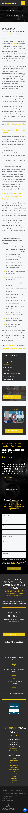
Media (14, 783)
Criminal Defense (14, 765)
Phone (4, 525)
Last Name (6, 520)
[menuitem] (14, 362)
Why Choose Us (14, 763)
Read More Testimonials (12, 489)
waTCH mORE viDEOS (12, 431)
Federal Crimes (14, 767)
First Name (6, 515)
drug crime (14, 43)
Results (14, 776)
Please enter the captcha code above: (13, 555)
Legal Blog (14, 778)
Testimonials (14, 774)
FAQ (14, 772)
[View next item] (15, 426)
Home (14, 758)
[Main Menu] (23, 3)
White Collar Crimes (14, 769)
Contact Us (14, 780)
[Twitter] (14, 735)
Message (5, 541)
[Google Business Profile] (16, 735)
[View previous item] (12, 426)
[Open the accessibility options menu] (25, 810)
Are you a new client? (9, 536)
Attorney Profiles (10, 396)
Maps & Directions (14, 751)
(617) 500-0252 (14, 748)
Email (4, 531)
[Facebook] (11, 735)
